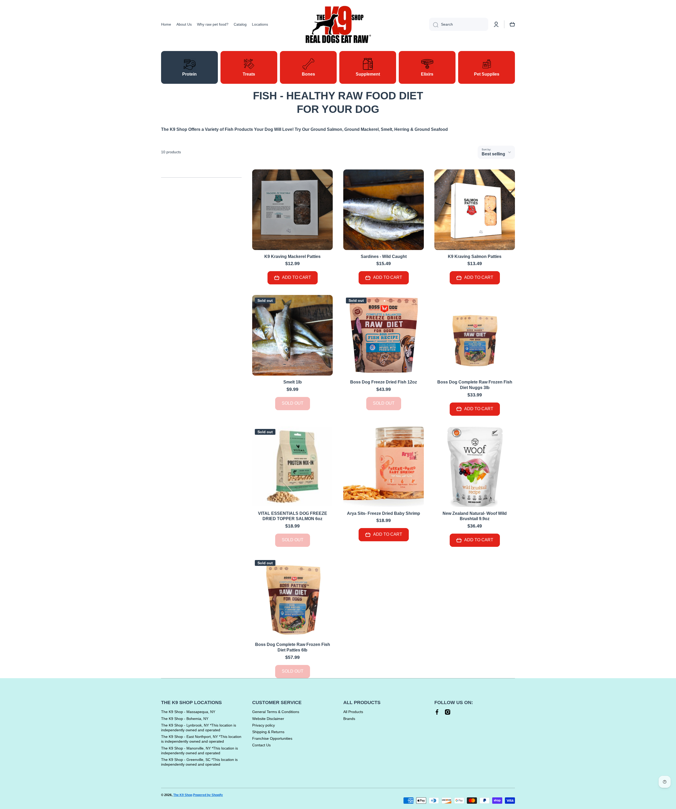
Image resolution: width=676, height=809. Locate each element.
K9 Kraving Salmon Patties (474, 256)
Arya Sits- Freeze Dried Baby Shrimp (383, 513)
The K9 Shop (182, 795)
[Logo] (338, 24)
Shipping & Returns (268, 732)
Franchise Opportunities (272, 738)
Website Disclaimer (268, 718)
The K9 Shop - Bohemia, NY (184, 718)
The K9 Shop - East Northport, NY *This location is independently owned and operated (201, 738)
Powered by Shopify (208, 795)
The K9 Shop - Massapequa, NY (188, 712)
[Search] (433, 24)
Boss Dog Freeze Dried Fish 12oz (383, 382)
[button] (512, 24)
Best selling (493, 154)
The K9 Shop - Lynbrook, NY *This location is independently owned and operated (198, 727)
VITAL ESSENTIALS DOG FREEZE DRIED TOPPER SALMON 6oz (292, 516)
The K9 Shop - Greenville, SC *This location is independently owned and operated (199, 761)
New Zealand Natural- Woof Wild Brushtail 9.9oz (475, 516)
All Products (353, 712)
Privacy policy (263, 725)
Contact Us (261, 745)
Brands (349, 718)
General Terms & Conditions (275, 712)
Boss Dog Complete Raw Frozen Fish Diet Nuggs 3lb (474, 385)
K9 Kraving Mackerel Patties (292, 256)
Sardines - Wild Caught (384, 256)
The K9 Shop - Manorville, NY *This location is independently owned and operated (199, 750)
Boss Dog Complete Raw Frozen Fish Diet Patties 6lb (292, 647)
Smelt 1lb (292, 382)
